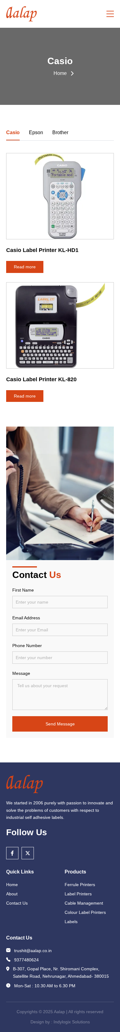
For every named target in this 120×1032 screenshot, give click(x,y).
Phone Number (27, 645)
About (12, 893)
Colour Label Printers (85, 912)
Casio (13, 132)
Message (21, 673)
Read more (25, 266)
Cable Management (84, 903)
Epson (36, 132)
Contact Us (17, 903)
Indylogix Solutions (72, 1021)
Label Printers (78, 893)
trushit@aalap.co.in (33, 950)
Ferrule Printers (80, 884)
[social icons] (12, 853)
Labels (71, 921)
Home (60, 73)
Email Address (26, 617)
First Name (23, 590)
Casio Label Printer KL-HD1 (42, 250)
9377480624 (26, 959)
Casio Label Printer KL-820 (41, 379)
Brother (60, 132)
